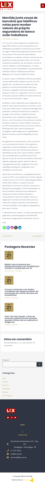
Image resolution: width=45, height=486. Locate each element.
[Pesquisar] (39, 364)
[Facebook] (8, 227)
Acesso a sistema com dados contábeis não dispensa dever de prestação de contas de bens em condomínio (21, 292)
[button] (22, 432)
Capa (6, 271)
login (20, 343)
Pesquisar (5, 360)
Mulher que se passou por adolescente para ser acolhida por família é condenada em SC (22, 266)
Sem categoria (7, 395)
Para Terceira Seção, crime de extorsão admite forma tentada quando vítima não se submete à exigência (21, 319)
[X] (16, 227)
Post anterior (6, 236)
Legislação (6, 389)
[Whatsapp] (4, 227)
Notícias (15, 39)
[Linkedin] (19, 227)
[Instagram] (12, 227)
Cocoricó (26, 480)
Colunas (5, 382)
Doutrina (5, 385)
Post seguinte (38, 236)
